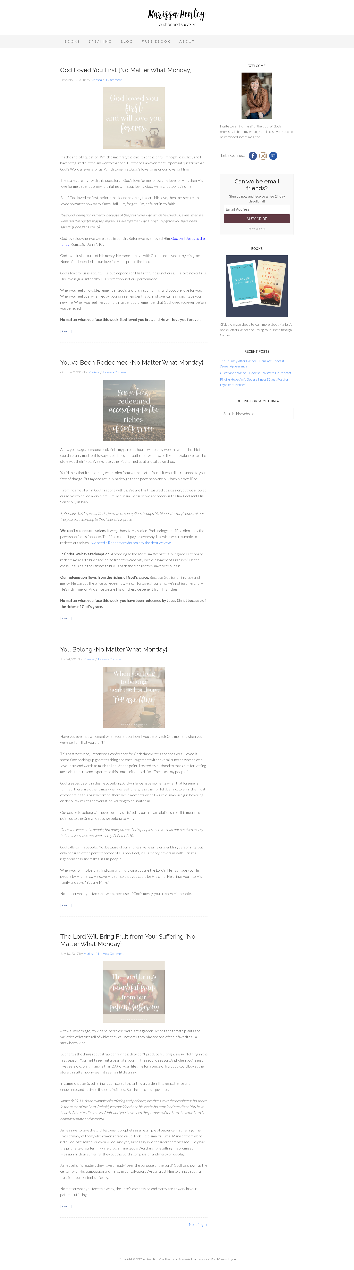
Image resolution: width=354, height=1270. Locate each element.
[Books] (257, 286)
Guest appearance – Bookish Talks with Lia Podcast (255, 373)
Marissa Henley (177, 18)
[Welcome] (257, 96)
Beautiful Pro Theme (160, 1259)
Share (64, 331)
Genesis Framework (193, 1259)
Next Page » (198, 1224)
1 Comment (113, 80)
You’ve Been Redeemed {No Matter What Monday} (131, 362)
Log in (232, 1259)
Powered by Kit (256, 228)
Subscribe (257, 219)
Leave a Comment (116, 372)
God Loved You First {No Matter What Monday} (126, 70)
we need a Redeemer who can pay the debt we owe (131, 542)
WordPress (218, 1259)
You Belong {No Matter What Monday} (113, 649)
